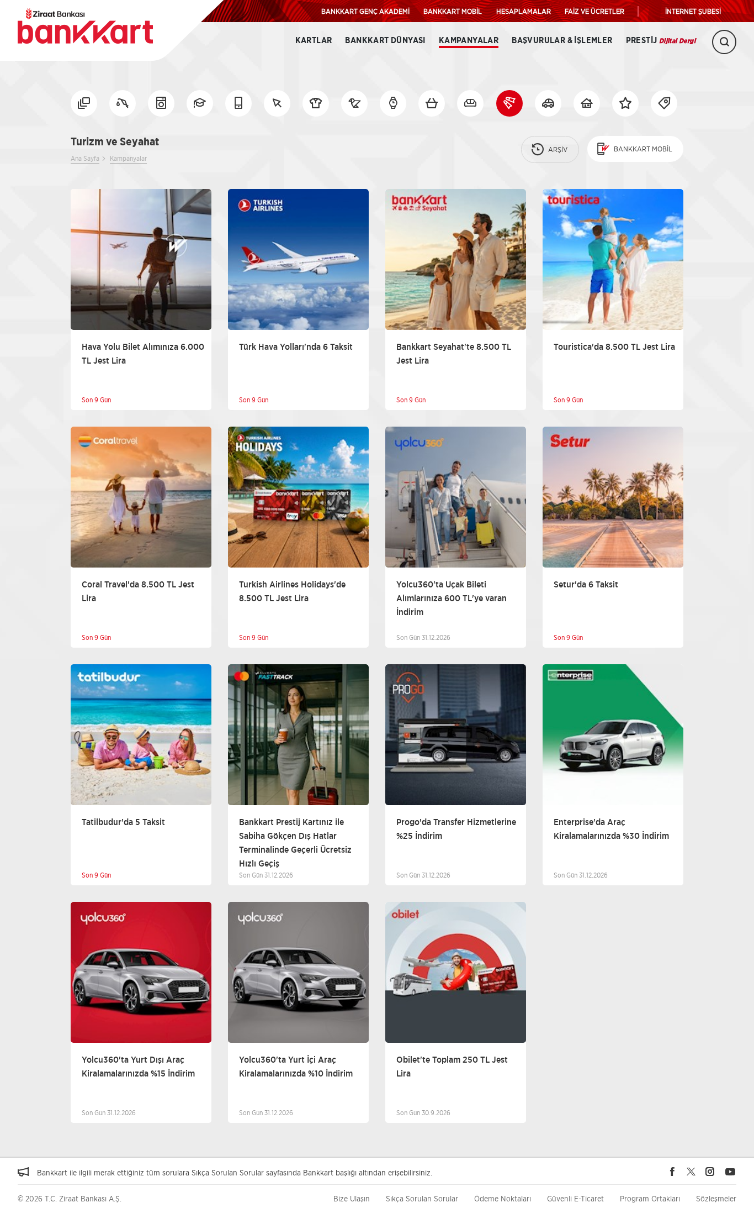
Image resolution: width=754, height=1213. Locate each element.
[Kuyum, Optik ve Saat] (393, 103)
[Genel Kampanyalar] (625, 103)
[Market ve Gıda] (431, 103)
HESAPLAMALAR (523, 11)
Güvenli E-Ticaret (575, 1198)
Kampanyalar (468, 40)
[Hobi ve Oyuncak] (354, 103)
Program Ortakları (650, 1198)
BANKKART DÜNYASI (385, 40)
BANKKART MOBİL (452, 11)
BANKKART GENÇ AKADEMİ (365, 11)
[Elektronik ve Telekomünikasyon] (238, 103)
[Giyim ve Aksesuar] (315, 103)
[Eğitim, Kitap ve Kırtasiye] (200, 103)
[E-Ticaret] (277, 103)
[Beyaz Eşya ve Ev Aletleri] (161, 103)
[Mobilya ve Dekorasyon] (470, 103)
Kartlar (313, 40)
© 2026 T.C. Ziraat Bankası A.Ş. (69, 1198)
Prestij (660, 40)
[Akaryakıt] (122, 103)
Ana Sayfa (85, 158)
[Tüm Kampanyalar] (84, 103)
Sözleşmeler (716, 1198)
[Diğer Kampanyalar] (664, 103)
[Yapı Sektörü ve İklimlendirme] (587, 103)
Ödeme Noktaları (502, 1198)
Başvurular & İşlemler (562, 40)
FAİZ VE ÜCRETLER (594, 11)
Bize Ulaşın (351, 1198)
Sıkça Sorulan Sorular (422, 1198)
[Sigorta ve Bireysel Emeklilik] (548, 103)
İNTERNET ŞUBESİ (693, 11)
